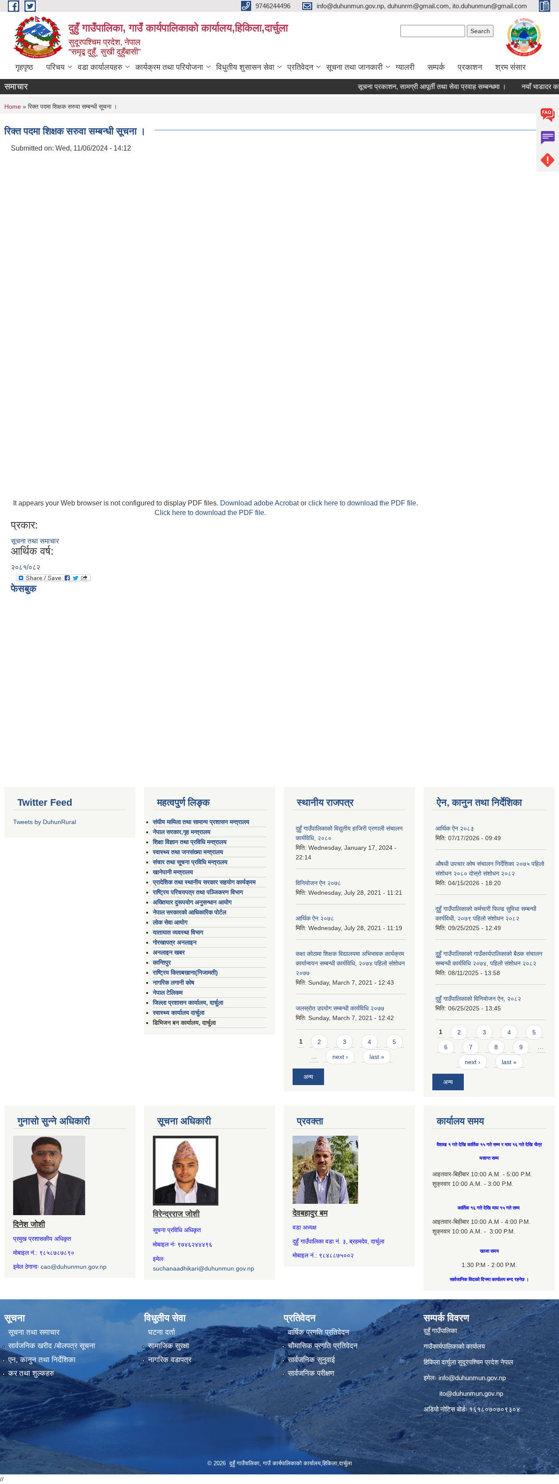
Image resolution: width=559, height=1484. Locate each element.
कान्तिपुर (162, 962)
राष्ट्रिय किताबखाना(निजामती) (185, 972)
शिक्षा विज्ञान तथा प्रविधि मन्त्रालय (190, 841)
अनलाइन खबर (169, 952)
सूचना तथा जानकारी (354, 67)
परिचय (55, 67)
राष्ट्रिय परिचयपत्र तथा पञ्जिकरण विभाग (198, 892)
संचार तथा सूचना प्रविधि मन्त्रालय (190, 862)
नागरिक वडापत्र (169, 1360)
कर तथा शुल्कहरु (31, 1373)
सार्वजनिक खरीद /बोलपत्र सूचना (51, 1346)
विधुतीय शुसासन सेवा (245, 67)
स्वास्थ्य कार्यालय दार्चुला (178, 1012)
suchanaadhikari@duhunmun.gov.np (203, 1268)
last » (376, 1056)
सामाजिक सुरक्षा (168, 1346)
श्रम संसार (510, 67)
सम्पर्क (436, 67)
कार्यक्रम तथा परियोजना (169, 67)
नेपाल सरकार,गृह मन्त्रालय (181, 831)
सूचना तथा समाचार (35, 541)
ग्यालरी (405, 67)
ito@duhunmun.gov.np (471, 1393)
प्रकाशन (470, 67)
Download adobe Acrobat (260, 503)
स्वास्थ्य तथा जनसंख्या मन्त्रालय (188, 851)
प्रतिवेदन (300, 67)
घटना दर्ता (161, 1332)
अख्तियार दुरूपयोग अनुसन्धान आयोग (192, 902)
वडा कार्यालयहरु (100, 67)
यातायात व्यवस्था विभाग (178, 932)
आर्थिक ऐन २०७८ (315, 918)
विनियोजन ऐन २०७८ (318, 882)
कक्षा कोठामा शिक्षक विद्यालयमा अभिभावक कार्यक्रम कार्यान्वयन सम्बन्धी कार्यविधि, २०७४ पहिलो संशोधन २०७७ (350, 963)
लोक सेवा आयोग (170, 922)
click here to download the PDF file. (363, 503)
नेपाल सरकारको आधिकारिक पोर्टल (189, 912)
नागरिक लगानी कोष (173, 982)
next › (340, 1056)
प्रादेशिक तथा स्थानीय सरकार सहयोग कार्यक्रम (204, 882)
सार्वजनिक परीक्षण (311, 1373)
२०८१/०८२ (25, 567)
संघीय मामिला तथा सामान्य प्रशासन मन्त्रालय (201, 821)
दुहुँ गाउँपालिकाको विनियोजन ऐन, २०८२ (478, 998)
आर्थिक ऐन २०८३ (454, 828)
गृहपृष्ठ (24, 67)
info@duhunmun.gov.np (472, 1377)
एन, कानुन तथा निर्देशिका (42, 1360)
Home (12, 106)
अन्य (308, 1076)
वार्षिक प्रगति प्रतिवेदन (318, 1332)
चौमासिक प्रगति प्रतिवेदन (323, 1346)
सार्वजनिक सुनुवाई (311, 1360)
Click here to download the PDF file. (210, 512)
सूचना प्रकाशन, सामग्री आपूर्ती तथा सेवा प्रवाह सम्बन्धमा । (414, 86)
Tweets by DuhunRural (44, 821)
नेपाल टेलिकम (168, 992)
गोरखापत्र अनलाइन (175, 942)
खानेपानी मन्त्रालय (173, 872)
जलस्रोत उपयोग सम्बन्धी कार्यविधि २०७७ (340, 1008)
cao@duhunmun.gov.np (74, 1266)
